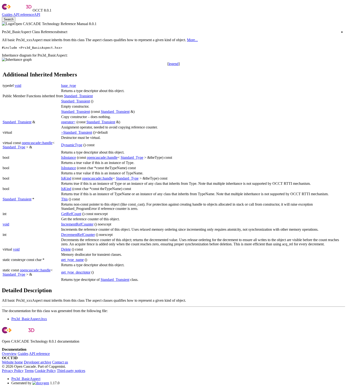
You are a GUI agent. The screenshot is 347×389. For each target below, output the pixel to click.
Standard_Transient (78, 96)
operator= (68, 122)
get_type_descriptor (75, 272)
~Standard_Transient (76, 132)
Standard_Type (14, 147)
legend (173, 64)
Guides (7, 15)
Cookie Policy (45, 371)
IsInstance (68, 157)
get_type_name (72, 260)
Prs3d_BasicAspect (25, 379)
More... (192, 40)
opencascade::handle (37, 143)
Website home (12, 362)
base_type (68, 86)
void (18, 86)
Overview (9, 354)
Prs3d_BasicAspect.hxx (29, 319)
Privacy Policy (13, 371)
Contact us (60, 362)
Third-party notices (71, 371)
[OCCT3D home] (17, 10)
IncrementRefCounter (77, 224)
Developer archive (37, 362)
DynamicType (71, 145)
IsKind (66, 178)
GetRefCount (71, 214)
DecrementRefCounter (78, 235)
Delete (66, 249)
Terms (29, 371)
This (64, 199)
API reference (39, 354)
